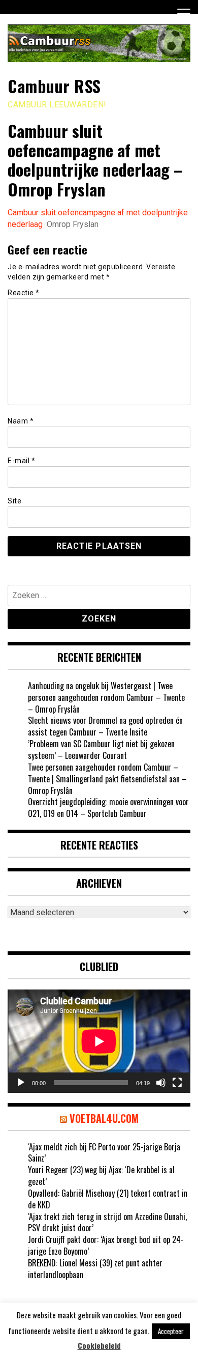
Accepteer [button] (171, 1331)
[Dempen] (161, 1083)
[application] (99, 1041)
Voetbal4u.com (104, 1118)
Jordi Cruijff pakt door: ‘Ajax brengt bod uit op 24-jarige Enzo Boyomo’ (106, 1245)
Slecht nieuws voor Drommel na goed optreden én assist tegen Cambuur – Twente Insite (105, 726)
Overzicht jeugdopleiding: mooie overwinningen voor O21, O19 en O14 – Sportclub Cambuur (108, 807)
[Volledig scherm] (177, 1083)
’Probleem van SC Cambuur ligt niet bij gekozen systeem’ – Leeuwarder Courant (101, 749)
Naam (21, 421)
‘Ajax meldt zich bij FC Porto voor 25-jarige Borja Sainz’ (104, 1153)
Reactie (24, 293)
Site (14, 501)
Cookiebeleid (99, 1345)
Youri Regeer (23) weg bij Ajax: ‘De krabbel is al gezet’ (101, 1176)
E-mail (21, 461)
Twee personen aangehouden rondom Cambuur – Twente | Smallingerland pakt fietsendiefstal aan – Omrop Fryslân (107, 779)
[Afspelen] (21, 1083)
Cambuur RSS (54, 86)
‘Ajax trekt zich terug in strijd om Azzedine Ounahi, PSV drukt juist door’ (107, 1222)
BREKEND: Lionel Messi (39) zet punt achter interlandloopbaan (95, 1269)
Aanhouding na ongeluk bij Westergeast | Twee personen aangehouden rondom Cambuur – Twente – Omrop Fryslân (106, 697)
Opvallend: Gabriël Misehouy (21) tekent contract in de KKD (107, 1199)
